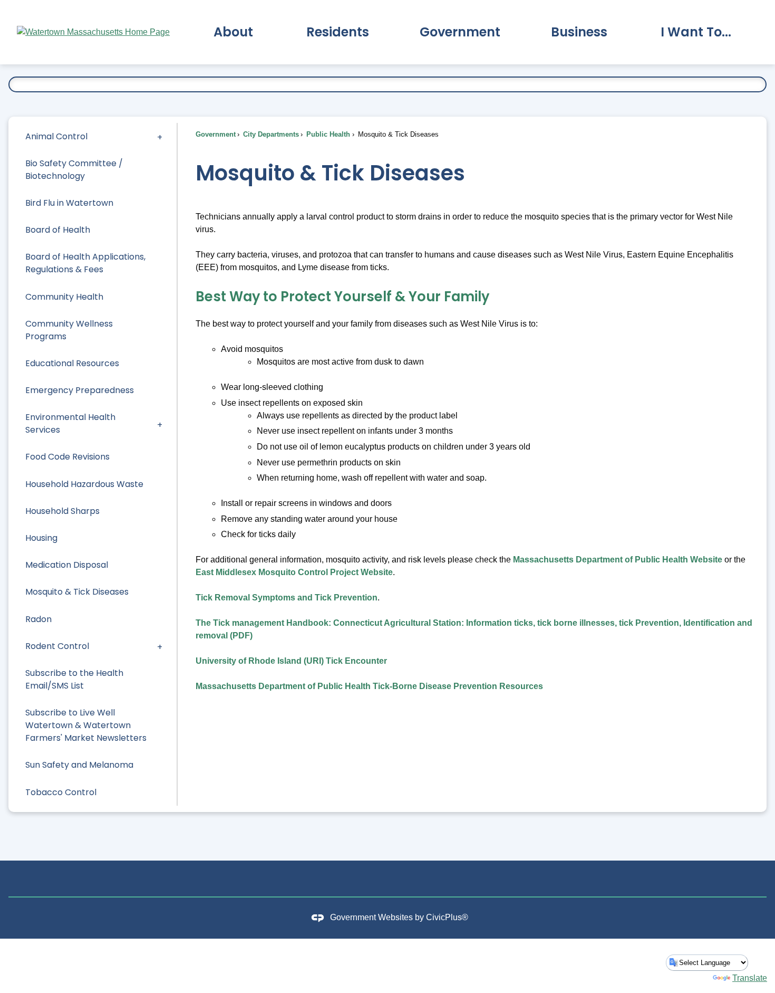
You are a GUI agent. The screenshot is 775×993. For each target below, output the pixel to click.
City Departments (270, 134)
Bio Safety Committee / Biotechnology (74, 169)
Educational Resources (72, 363)
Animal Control (56, 136)
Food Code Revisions (67, 457)
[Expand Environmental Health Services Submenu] (160, 424)
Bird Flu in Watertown (69, 203)
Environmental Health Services (70, 423)
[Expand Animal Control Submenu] (160, 136)
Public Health (327, 134)
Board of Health (57, 230)
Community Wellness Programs (69, 330)
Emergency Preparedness (79, 390)
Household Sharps (62, 511)
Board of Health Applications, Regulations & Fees (85, 263)
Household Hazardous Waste (84, 484)
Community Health (64, 297)
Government (216, 134)
